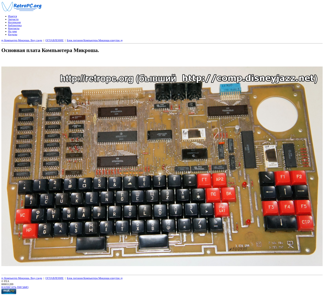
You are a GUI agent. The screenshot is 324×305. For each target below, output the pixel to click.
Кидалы (12, 34)
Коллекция (14, 22)
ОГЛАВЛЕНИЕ (54, 40)
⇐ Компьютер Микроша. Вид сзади (21, 40)
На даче (12, 31)
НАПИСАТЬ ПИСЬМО (15, 287)
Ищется (12, 16)
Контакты (13, 28)
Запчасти (13, 19)
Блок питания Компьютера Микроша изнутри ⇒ (95, 40)
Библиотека (15, 25)
